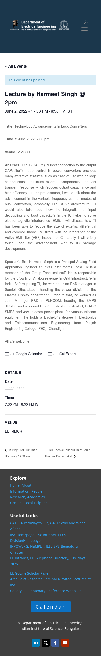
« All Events (16, 66)
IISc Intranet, (46, 534)
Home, (16, 485)
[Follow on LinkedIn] (36, 643)
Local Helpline (36, 502)
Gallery (16, 590)
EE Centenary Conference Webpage (53, 590)
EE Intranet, (19, 558)
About (26, 485)
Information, (20, 491)
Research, (18, 497)
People (36, 491)
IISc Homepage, (22, 534)
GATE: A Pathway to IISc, (29, 523)
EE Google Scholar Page (29, 573)
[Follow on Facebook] (55, 643)
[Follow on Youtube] (65, 643)
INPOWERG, (20, 546)
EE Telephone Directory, (50, 558)
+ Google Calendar (27, 353)
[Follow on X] (46, 643)
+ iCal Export (66, 353)
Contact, (17, 502)
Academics (36, 497)
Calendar (51, 606)
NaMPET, (37, 546)
